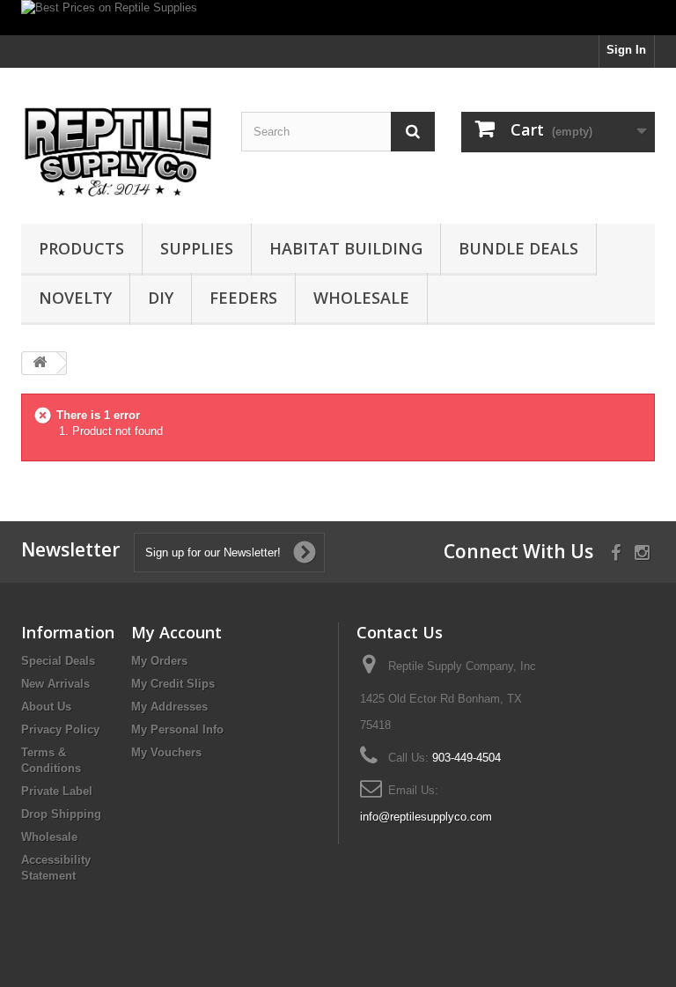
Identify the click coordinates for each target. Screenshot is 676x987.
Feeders (243, 297)
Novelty (75, 297)
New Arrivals (55, 683)
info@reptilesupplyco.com (426, 816)
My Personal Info (177, 729)
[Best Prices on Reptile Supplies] (338, 17)
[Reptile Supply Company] (118, 152)
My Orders (159, 660)
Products (81, 248)
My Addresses (169, 706)
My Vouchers (166, 752)
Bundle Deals (518, 248)
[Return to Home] (39, 363)
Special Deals (58, 660)
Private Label (56, 791)
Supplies (196, 248)
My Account (176, 632)
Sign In (626, 49)
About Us (46, 706)
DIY (160, 297)
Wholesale (361, 297)
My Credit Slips (173, 683)
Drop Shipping (61, 814)
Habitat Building (345, 248)
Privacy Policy (60, 729)
